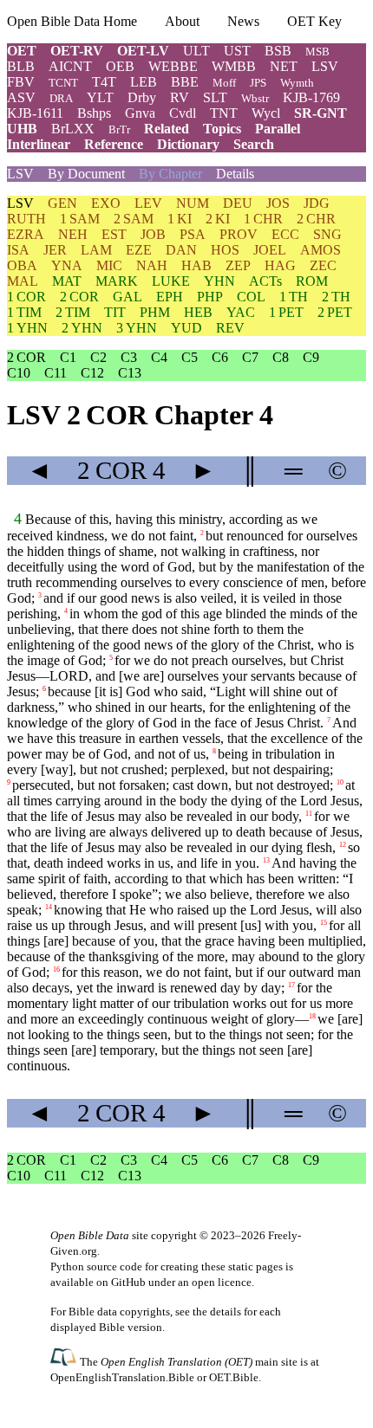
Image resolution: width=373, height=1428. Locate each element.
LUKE (171, 281)
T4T (104, 81)
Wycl (266, 113)
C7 (250, 357)
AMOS (320, 249)
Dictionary (188, 144)
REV (230, 327)
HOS (225, 249)
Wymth (297, 82)
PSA (193, 234)
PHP (210, 296)
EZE (139, 249)
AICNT (70, 66)
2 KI (218, 218)
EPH (169, 296)
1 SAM (80, 218)
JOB (153, 234)
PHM (155, 312)
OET (21, 50)
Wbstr (255, 98)
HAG (280, 265)
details (225, 1311)
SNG (327, 234)
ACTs (265, 281)
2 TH (336, 296)
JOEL (269, 249)
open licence (222, 1282)
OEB (120, 66)
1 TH (293, 296)
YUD (186, 327)
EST (114, 234)
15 (323, 923)
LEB (143, 81)
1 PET (286, 312)
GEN (62, 203)
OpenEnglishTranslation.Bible (122, 1377)
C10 (18, 372)
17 (291, 985)
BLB (21, 66)
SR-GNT (320, 113)
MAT (67, 281)
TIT (115, 312)
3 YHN (136, 327)
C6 (220, 357)
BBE (185, 81)
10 (340, 782)
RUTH (26, 218)
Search (253, 144)
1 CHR (263, 218)
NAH (151, 265)
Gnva (140, 113)
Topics (222, 128)
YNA (66, 265)
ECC (285, 234)
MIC (109, 265)
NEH (73, 234)
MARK (116, 281)
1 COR (26, 296)
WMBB (234, 66)
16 (56, 969)
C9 (311, 357)
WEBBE (173, 66)
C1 (68, 357)
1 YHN (27, 327)
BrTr (119, 129)
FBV (21, 81)
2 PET (334, 312)
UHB (22, 128)
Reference (113, 144)
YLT (100, 97)
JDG (317, 203)
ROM (312, 281)
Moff (224, 82)
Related (166, 128)
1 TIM (24, 312)
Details (235, 173)
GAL (127, 296)
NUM (192, 203)
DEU (237, 203)
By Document (86, 173)
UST (237, 50)
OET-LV (143, 50)
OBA (22, 265)
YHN (219, 281)
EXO (106, 203)
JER (55, 249)
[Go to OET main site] (65, 1361)
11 (308, 813)
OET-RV (76, 50)
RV (179, 97)
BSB (278, 50)
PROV (238, 234)
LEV (148, 203)
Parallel (277, 128)
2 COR (79, 296)
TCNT (63, 82)
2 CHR (316, 218)
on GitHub (121, 1282)
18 (312, 1016)
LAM (96, 249)
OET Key (314, 21)
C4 (159, 357)
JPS (258, 82)
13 (266, 860)
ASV (21, 97)
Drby (142, 97)
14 (48, 907)
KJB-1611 (35, 113)
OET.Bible (233, 1377)
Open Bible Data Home (72, 21)
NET (284, 66)
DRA (61, 98)
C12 (92, 372)
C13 (129, 372)
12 (342, 845)
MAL (22, 281)
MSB (317, 51)
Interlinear (38, 144)
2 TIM (73, 312)
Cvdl (182, 113)
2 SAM (134, 218)
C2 (98, 357)
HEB (198, 312)
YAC (240, 312)
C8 (280, 357)
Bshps (94, 113)
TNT (224, 113)
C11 (55, 372)
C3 (129, 357)
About (182, 21)
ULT (196, 50)
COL (251, 296)
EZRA (25, 234)
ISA (18, 249)
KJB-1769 (311, 97)
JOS (278, 203)
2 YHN (82, 327)
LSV (324, 66)
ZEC (323, 265)
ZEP (238, 265)
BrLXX (73, 128)
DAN (181, 249)
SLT (215, 97)
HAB (196, 265)
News (243, 21)
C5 (189, 357)
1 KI (179, 218)
